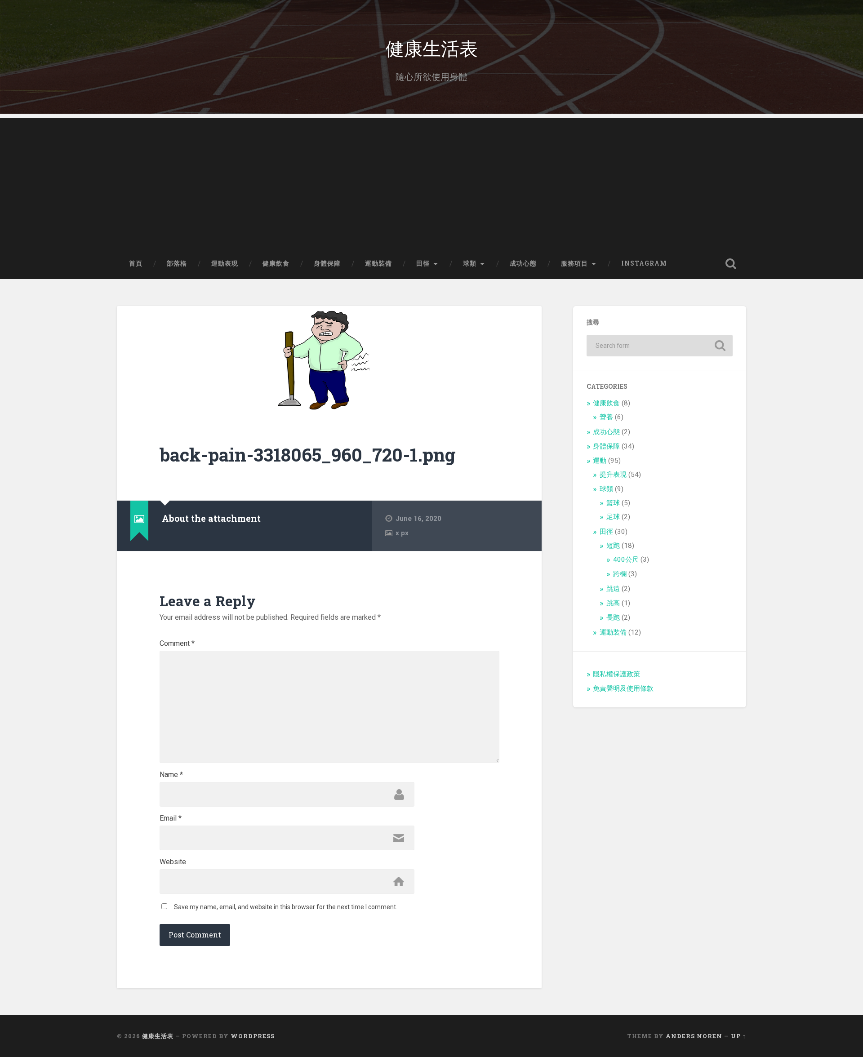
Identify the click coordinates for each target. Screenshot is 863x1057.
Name (171, 774)
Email (171, 818)
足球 (613, 517)
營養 (606, 417)
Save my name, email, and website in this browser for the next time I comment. (285, 906)
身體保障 (327, 263)
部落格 (177, 263)
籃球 (613, 503)
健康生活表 (432, 47)
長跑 (613, 617)
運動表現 (224, 263)
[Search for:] (660, 345)
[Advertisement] (431, 181)
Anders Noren (694, 1035)
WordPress (253, 1035)
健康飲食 (275, 263)
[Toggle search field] (731, 264)
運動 (599, 461)
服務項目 (574, 263)
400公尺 (626, 559)
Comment (177, 643)
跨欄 (620, 574)
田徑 (423, 263)
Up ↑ (738, 1035)
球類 (469, 263)
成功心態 (523, 263)
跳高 (613, 603)
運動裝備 (378, 263)
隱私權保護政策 (616, 674)
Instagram (644, 263)
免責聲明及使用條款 (623, 688)
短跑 (613, 546)
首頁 (135, 263)
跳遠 (613, 589)
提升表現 (613, 475)
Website (173, 862)
